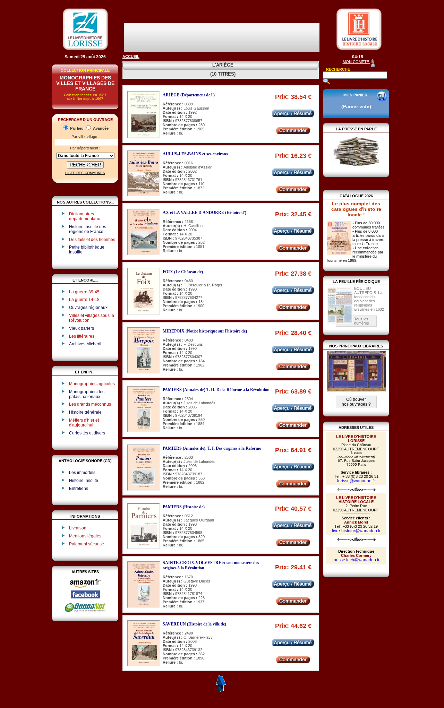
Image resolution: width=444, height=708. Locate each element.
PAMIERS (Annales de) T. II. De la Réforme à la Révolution (216, 389)
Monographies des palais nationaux (86, 394)
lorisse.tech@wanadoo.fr (356, 560)
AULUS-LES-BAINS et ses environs (195, 154)
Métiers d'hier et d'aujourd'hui (84, 423)
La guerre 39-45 (84, 292)
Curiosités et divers (87, 433)
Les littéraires (81, 336)
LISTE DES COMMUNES (85, 173)
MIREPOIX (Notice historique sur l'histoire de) (205, 331)
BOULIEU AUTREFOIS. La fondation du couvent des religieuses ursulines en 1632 (369, 298)
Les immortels (82, 472)
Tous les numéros (361, 321)
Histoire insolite (83, 480)
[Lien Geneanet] (85, 611)
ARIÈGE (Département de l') (189, 95)
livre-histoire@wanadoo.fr (356, 530)
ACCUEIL (130, 56)
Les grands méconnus (90, 404)
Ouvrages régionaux (88, 307)
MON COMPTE (356, 62)
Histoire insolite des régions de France (87, 229)
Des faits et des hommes (92, 239)
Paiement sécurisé (86, 544)
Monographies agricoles (92, 383)
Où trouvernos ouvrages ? (356, 402)
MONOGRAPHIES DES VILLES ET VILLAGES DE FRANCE (85, 83)
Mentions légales (85, 536)
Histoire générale (85, 412)
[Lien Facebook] (85, 597)
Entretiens (78, 488)
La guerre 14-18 (84, 299)
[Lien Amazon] (85, 589)
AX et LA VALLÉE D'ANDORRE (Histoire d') (204, 212)
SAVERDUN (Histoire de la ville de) (194, 624)
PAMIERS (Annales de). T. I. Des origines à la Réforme (212, 448)
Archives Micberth (86, 344)
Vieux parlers (81, 328)
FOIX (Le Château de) (183, 271)
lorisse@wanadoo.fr (356, 480)
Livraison (77, 528)
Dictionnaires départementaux (84, 216)
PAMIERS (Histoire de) (184, 506)
